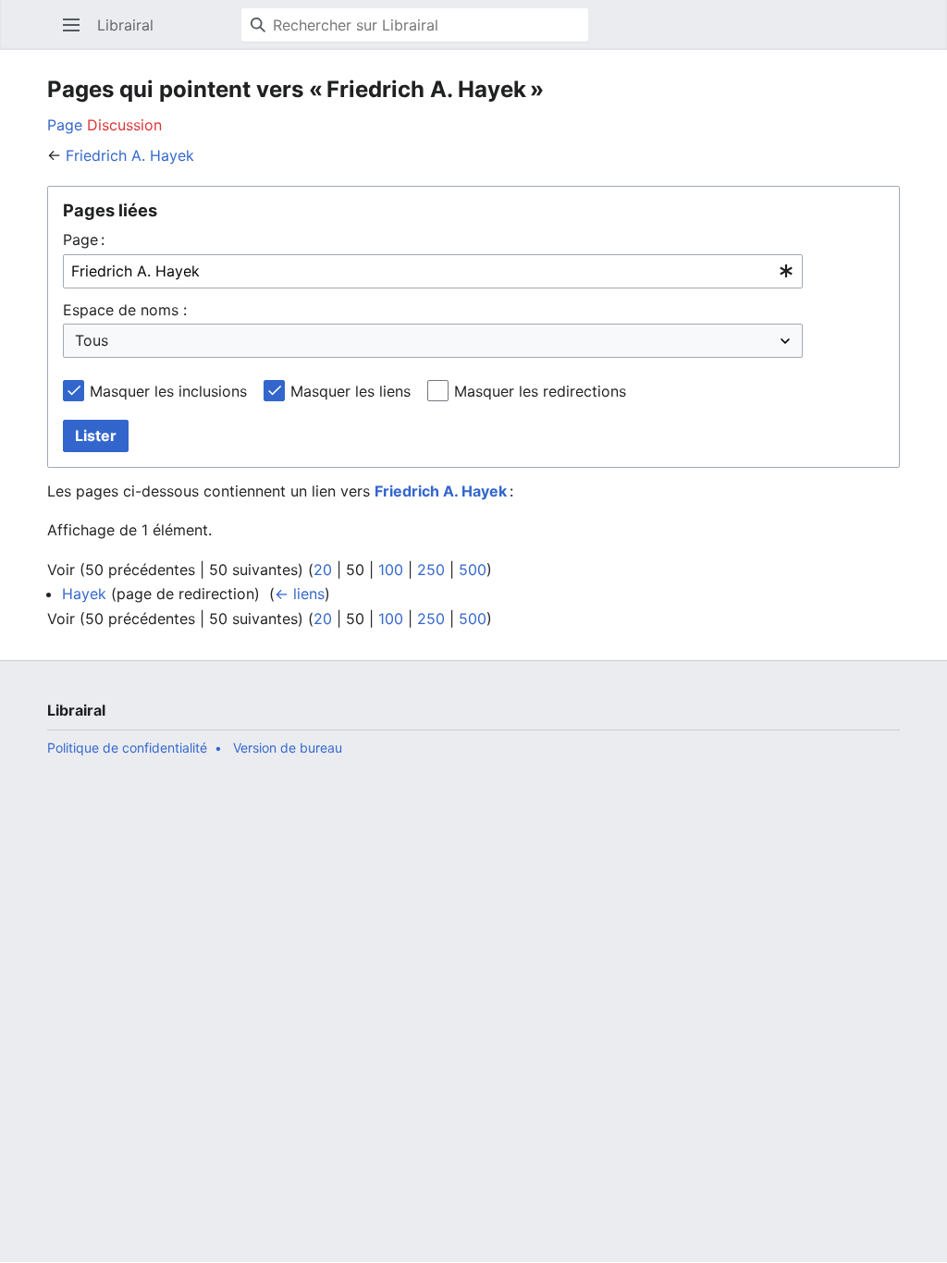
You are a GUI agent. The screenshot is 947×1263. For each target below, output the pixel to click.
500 (472, 569)
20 (323, 569)
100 (390, 569)
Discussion (124, 125)
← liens (300, 593)
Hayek (84, 593)
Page (64, 125)
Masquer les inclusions (168, 391)
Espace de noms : (125, 309)
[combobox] (433, 271)
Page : (84, 239)
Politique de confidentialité (127, 747)
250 (431, 569)
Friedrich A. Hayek (130, 155)
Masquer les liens (350, 391)
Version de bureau (287, 747)
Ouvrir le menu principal (77, 34)
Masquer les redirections (540, 391)
